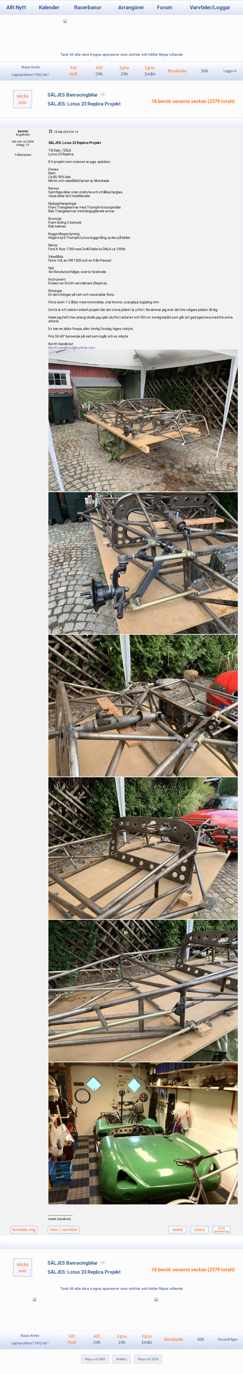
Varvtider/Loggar (210, 7)
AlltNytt (73, 71)
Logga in (230, 71)
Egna (124, 71)
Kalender (49, 7)
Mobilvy (121, 1359)
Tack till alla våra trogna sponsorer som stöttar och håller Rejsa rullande (121, 54)
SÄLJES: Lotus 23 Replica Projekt (84, 104)
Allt (99, 71)
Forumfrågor (228, 1340)
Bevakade (177, 71)
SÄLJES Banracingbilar (73, 95)
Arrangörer (131, 7)
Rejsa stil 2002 (95, 1359)
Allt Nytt (16, 7)
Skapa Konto (30, 67)
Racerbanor (87, 7)
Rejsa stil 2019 (148, 1359)
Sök (204, 71)
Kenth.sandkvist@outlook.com (71, 348)
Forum (164, 7)
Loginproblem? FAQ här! (30, 75)
